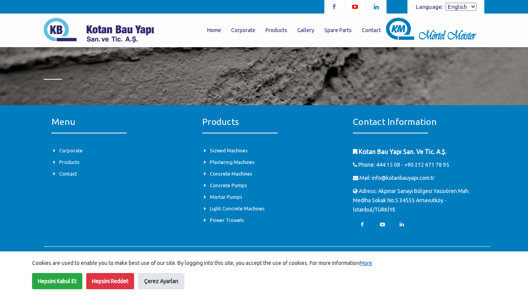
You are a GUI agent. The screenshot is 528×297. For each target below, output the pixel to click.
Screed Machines (229, 150)
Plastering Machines (232, 162)
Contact (68, 173)
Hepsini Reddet (110, 281)
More (365, 263)
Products (69, 162)
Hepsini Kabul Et (57, 281)
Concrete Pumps (228, 185)
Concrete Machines (231, 173)
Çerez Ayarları (161, 281)
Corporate (71, 150)
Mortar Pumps (226, 197)
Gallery (305, 30)
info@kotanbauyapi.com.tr (403, 178)
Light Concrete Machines (237, 208)
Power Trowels (227, 220)
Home (214, 30)
